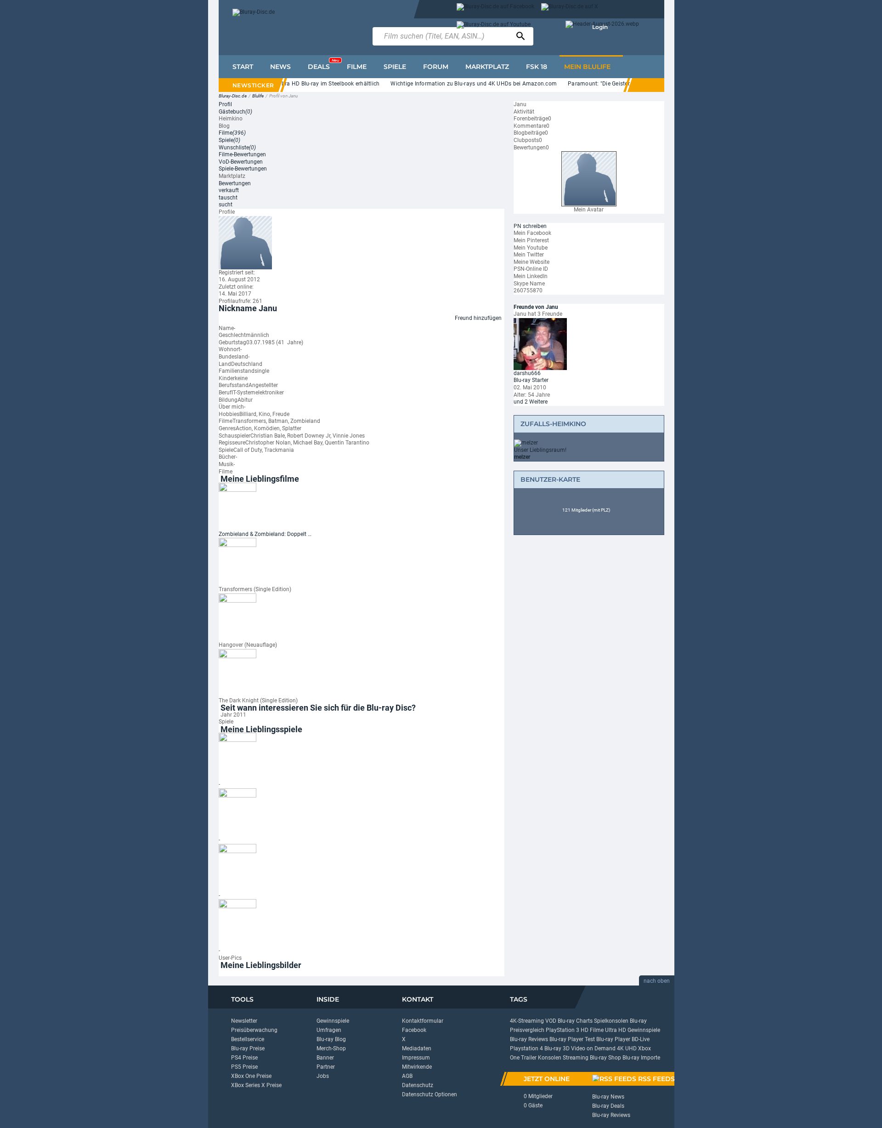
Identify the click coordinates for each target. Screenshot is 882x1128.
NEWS (280, 67)
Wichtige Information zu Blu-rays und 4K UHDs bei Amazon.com (462, 83)
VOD (550, 1021)
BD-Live (641, 1039)
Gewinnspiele (333, 1021)
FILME (357, 67)
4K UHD (627, 1048)
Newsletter (244, 1021)
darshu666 (527, 373)
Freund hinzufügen (478, 318)
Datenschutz (417, 1085)
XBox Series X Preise (256, 1085)
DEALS (323, 64)
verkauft (229, 190)
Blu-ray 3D (557, 1048)
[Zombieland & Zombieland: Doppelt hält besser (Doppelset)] (237, 506)
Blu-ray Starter (531, 380)
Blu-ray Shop (605, 1057)
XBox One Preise (251, 1076)
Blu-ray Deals (608, 1106)
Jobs (323, 1076)
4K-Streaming (527, 1021)
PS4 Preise (244, 1057)
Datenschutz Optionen (429, 1094)
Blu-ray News (608, 1097)
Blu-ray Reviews (529, 1039)
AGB (407, 1076)
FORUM (435, 67)
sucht (225, 204)
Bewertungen (235, 183)
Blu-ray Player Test (572, 1039)
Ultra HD (615, 1030)
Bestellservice (247, 1039)
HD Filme (592, 1030)
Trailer (529, 1057)
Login (600, 26)
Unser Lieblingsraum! (540, 450)
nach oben (657, 981)
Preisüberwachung (254, 1030)
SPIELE (395, 67)
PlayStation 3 (562, 1030)
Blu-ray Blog (331, 1039)
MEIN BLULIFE (587, 67)
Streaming (575, 1057)
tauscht (228, 197)
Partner (326, 1067)
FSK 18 (536, 67)
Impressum (416, 1057)
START (242, 67)
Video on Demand (593, 1048)
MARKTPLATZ (487, 67)
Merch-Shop (331, 1048)
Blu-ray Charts (575, 1021)
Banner (325, 1057)
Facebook (414, 1030)
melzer (522, 457)
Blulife (258, 95)
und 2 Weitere (531, 402)
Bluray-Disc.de (233, 95)
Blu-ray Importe (641, 1057)
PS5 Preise (244, 1067)
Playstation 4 (526, 1048)
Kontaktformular (422, 1021)
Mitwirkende (417, 1067)
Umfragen (329, 1030)
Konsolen (549, 1057)
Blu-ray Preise (248, 1048)
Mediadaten (416, 1048)
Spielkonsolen (611, 1021)
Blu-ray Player (613, 1039)
